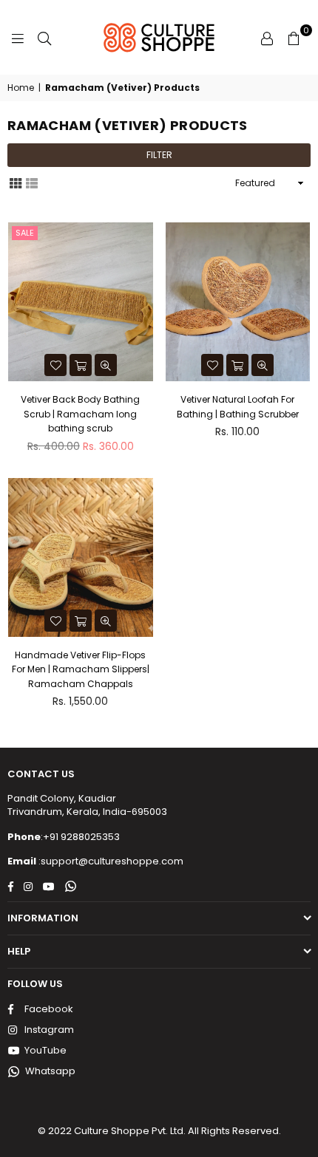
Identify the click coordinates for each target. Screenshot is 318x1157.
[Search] (44, 38)
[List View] (32, 182)
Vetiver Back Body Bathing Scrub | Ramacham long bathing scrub (80, 413)
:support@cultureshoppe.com (109, 861)
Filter (159, 155)
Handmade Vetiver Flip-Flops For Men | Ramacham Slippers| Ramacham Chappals (80, 669)
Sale (25, 233)
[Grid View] (15, 182)
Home (20, 88)
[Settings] (267, 38)
